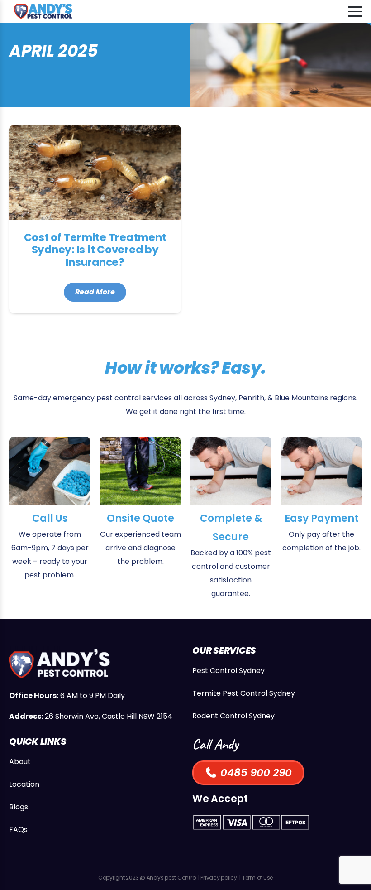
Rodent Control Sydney (233, 716)
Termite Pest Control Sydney (243, 693)
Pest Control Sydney (228, 670)
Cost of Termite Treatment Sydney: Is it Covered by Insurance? (95, 219)
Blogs (18, 807)
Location (24, 784)
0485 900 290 (255, 772)
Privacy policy (218, 877)
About (20, 761)
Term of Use (257, 877)
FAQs (18, 829)
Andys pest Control (172, 877)
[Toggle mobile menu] (355, 12)
